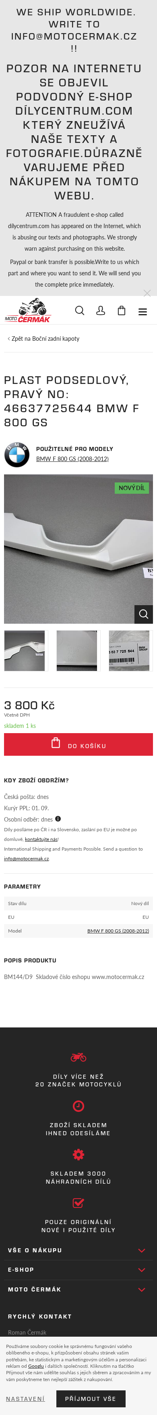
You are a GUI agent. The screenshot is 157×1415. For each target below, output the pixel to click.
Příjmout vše (91, 1399)
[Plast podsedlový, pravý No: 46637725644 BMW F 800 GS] (78, 549)
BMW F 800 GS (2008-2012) (72, 459)
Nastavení (25, 1399)
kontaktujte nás (41, 839)
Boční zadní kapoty (55, 338)
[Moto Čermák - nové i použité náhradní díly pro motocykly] (28, 310)
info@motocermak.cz (26, 858)
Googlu (36, 1366)
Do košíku (86, 746)
